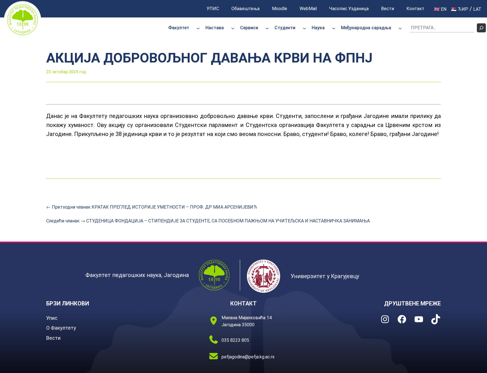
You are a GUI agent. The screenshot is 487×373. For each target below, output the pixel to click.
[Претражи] (481, 27)
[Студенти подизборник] (304, 28)
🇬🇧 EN (440, 9)
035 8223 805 (235, 340)
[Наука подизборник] (333, 28)
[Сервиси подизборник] (267, 28)
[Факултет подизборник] (198, 28)
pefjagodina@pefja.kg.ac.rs (248, 356)
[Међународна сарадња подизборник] (400, 28)
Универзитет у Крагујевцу (325, 276)
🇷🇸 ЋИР (459, 9)
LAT (477, 9)
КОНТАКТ (243, 303)
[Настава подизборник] (232, 28)
